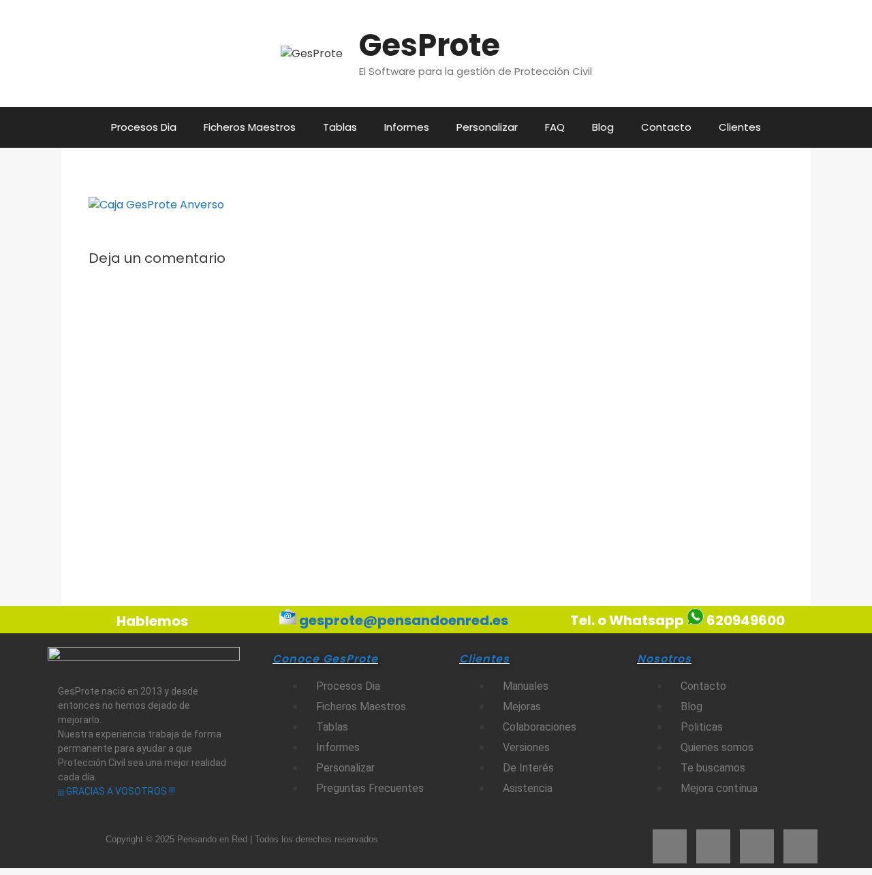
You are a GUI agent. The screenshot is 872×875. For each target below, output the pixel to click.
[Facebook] (670, 846)
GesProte (429, 45)
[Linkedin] (800, 846)
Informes (406, 127)
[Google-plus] (757, 846)
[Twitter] (713, 846)
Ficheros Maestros (250, 127)
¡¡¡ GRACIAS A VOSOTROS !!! (116, 791)
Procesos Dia (143, 127)
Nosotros (664, 659)
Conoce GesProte (325, 659)
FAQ (555, 127)
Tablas (340, 127)
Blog (603, 127)
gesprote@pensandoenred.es (403, 619)
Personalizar (487, 127)
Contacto (666, 127)
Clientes (740, 127)
